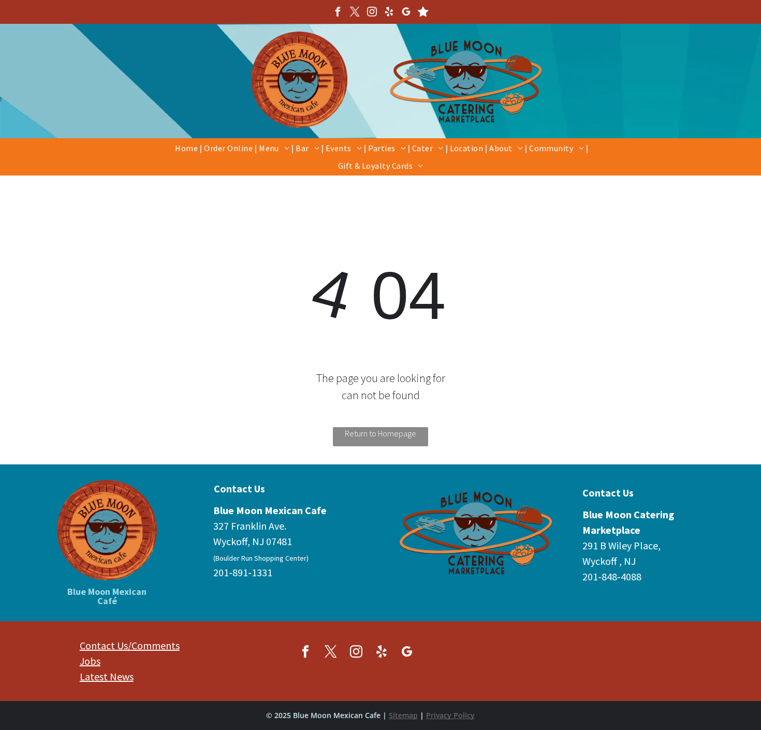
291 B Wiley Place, (621, 545)
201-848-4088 (611, 576)
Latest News (107, 676)
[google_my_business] (406, 13)
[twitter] (355, 13)
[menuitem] (187, 147)
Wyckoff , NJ (609, 560)
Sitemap (403, 715)
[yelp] (389, 13)
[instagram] (372, 13)
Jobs (90, 660)
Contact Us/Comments (130, 645)
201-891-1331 (242, 572)
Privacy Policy (450, 715)
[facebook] (338, 13)
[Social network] (423, 13)
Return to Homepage (380, 433)
